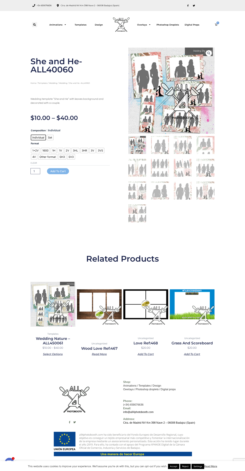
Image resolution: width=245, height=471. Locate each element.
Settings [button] (198, 466)
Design (99, 24)
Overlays (142, 24)
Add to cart (58, 171)
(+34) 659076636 (133, 404)
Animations (55, 24)
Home (33, 83)
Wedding (53, 83)
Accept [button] (173, 466)
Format (35, 143)
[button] (34, 24)
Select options (53, 354)
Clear (33, 163)
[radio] (38, 137)
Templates (80, 24)
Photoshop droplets (167, 24)
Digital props (192, 24)
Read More (210, 466)
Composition (38, 130)
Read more (99, 354)
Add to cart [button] (146, 354)
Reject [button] (185, 466)
